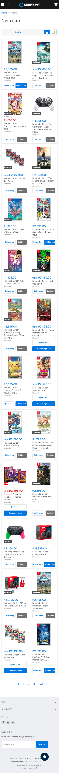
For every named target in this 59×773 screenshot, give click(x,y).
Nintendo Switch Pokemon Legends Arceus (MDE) (12, 75)
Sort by (18, 32)
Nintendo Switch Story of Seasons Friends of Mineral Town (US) (43, 445)
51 (34, 684)
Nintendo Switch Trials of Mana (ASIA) (14, 230)
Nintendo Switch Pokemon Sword (11, 444)
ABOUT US (24, 759)
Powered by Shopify (29, 768)
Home (4, 13)
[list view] (53, 32)
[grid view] (47, 32)
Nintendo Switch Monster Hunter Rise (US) (41, 496)
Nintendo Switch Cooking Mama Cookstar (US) (15, 126)
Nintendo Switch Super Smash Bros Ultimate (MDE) (43, 232)
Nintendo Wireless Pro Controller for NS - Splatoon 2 (14, 554)
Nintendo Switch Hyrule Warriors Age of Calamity (43, 333)
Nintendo (7, 80)
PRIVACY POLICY (39, 759)
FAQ (46, 761)
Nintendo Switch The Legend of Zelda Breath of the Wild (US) (43, 181)
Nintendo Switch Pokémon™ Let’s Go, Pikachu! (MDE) (13, 390)
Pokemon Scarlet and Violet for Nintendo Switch (13, 497)
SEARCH (13, 759)
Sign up (42, 744)
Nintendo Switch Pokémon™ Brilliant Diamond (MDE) (41, 657)
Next (41, 684)
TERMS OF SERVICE (19, 761)
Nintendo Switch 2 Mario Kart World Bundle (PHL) (15, 604)
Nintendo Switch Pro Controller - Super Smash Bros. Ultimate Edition (42, 128)
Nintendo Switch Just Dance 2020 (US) (14, 282)
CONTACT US (35, 761)
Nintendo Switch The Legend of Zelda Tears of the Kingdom (42, 75)
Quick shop (9, 85)
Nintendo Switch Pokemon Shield (40, 389)
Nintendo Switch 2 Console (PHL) (41, 553)
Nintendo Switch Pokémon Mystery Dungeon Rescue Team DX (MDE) (14, 334)
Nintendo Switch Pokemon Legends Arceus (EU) (40, 606)
